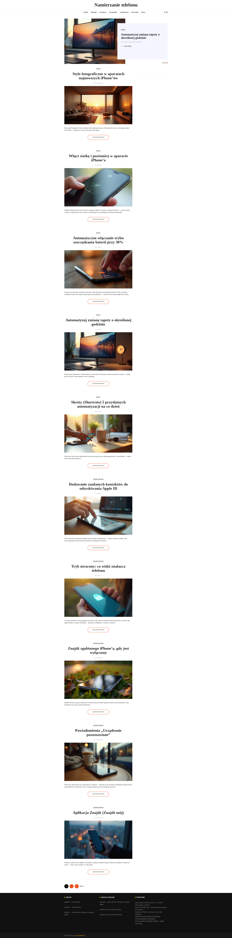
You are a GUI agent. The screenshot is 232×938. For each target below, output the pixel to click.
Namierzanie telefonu (116, 4)
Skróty (123, 29)
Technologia (124, 12)
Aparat (98, 68)
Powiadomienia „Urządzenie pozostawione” (98, 732)
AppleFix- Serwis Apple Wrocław (110, 909)
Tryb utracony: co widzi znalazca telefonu (98, 568)
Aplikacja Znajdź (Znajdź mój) (98, 813)
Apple (143, 12)
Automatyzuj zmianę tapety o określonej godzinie (98, 322)
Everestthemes (80, 935)
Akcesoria (134, 12)
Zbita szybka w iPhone (142, 905)
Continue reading (98, 137)
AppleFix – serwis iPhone (72, 907)
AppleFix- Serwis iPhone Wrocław (111, 914)
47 (76, 886)
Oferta (85, 12)
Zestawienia (113, 12)
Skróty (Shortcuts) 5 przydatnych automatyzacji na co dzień (141, 38)
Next (81, 886)
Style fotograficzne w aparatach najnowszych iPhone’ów (98, 76)
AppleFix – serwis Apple (72, 902)
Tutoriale (102, 12)
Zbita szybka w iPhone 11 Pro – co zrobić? (149, 902)
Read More (128, 49)
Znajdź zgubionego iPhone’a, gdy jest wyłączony (98, 650)
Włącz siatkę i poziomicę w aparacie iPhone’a (98, 158)
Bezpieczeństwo (98, 479)
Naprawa (94, 12)
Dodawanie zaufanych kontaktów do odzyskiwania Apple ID (98, 486)
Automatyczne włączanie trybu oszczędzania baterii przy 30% (98, 240)
